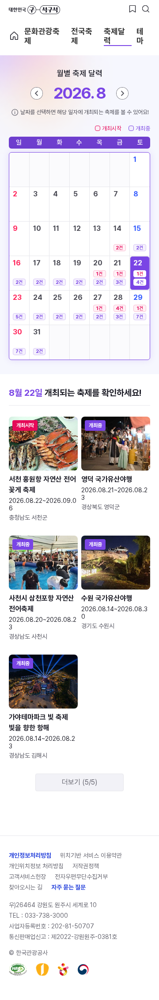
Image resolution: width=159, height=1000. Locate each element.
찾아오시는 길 (25, 887)
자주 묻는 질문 (68, 887)
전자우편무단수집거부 (81, 876)
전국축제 (81, 36)
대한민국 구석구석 (34, 9)
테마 (140, 36)
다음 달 (122, 93)
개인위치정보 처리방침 (36, 866)
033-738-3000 (46, 915)
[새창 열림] (18, 969)
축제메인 (14, 36)
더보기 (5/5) (80, 782)
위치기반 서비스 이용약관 (91, 855)
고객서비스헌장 (27, 876)
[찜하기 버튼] (132, 8)
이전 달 (36, 93)
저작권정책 (85, 866)
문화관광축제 (42, 36)
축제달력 (114, 36)
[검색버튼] (145, 8)
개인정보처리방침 (30, 855)
